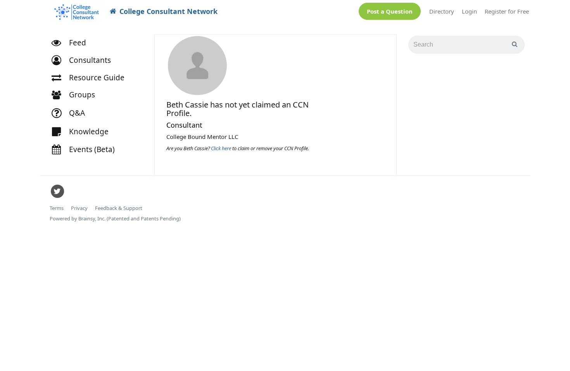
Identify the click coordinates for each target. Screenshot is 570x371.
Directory (441, 11)
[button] (85, 60)
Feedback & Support (118, 208)
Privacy (79, 208)
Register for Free (507, 11)
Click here (221, 148)
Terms (57, 208)
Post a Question (390, 11)
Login (469, 11)
